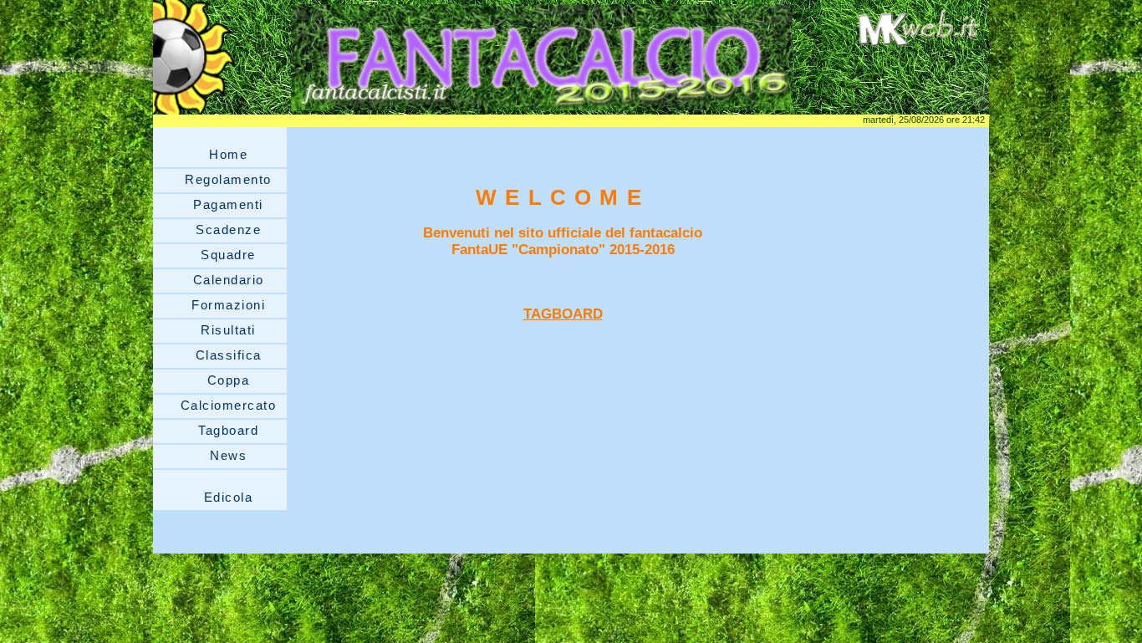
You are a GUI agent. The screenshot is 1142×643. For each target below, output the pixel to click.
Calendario (228, 280)
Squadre (228, 255)
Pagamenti (228, 204)
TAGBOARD (563, 314)
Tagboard (228, 430)
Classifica (229, 355)
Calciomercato (229, 405)
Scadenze (228, 229)
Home (228, 154)
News (228, 455)
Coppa (228, 380)
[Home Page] (542, 110)
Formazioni (228, 305)
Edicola (228, 497)
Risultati (228, 330)
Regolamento (228, 179)
